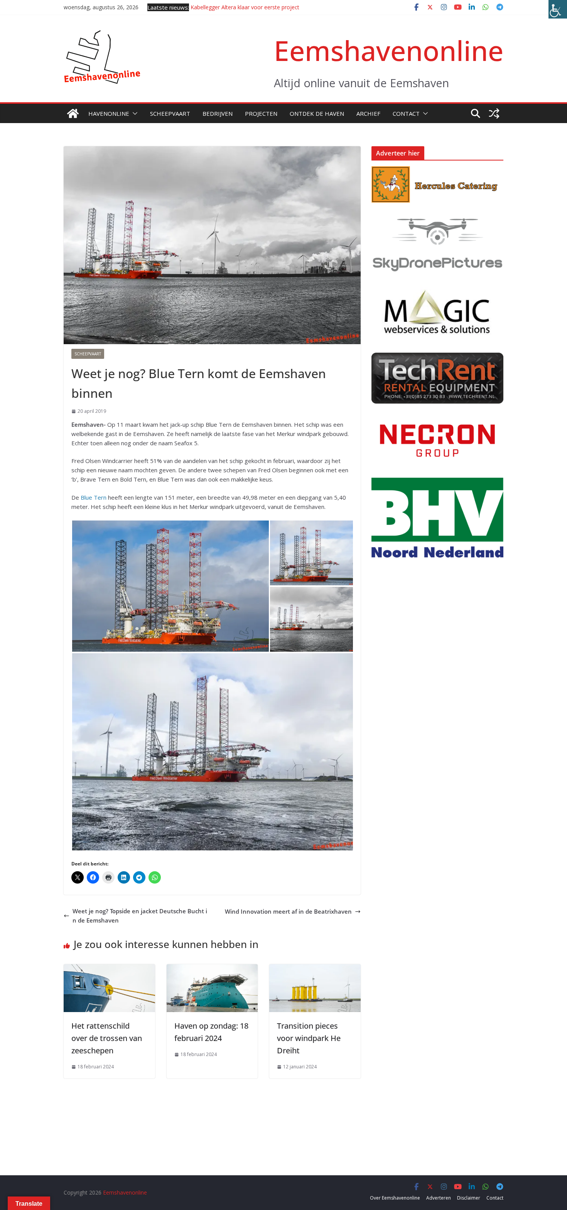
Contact (406, 113)
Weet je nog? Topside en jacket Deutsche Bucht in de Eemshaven (140, 915)
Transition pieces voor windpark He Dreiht (309, 1038)
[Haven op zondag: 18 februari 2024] (212, 969)
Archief (368, 113)
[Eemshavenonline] (73, 113)
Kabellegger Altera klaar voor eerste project (245, 7)
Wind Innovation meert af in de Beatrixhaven (288, 911)
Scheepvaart (170, 113)
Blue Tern (93, 497)
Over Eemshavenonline (395, 1198)
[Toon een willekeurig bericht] (494, 113)
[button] (133, 113)
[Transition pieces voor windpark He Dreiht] (315, 969)
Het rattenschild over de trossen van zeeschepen (106, 1038)
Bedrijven (217, 113)
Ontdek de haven (317, 113)
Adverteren (438, 1198)
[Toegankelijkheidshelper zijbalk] (557, 9)
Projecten (261, 113)
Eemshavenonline (388, 50)
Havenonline (108, 113)
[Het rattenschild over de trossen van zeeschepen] (109, 969)
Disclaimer (468, 1198)
